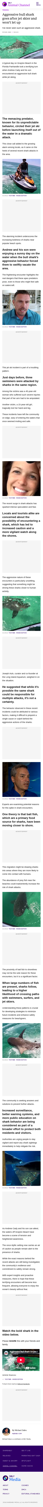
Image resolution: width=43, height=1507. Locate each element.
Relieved (7, 1456)
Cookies (25, 1485)
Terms (5, 1489)
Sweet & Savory (10, 1461)
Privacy (6, 1494)
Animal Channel (10, 1466)
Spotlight (26, 1461)
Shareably (7, 1450)
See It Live (26, 1450)
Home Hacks (27, 1466)
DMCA (24, 1489)
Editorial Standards (23, 1384)
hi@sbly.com (17, 1433)
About (5, 1485)
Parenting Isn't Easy (31, 1456)
